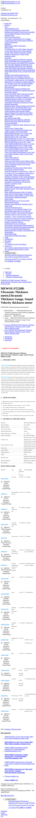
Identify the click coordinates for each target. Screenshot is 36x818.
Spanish (14, 255)
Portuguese (28, 255)
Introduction (8, 337)
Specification (8, 338)
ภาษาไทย (28, 259)
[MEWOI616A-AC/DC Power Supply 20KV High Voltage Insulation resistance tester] (20, 738)
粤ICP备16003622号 (7, 795)
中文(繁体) (17, 261)
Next (18, 331)
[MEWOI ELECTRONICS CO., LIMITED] (18, 2)
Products (8, 273)
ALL (6, 27)
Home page (8, 23)
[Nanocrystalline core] (12, 776)
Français (14, 259)
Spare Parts (8, 340)
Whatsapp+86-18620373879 (9, 13)
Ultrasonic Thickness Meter (14, 277)
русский (15, 257)
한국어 (26, 257)
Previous (19, 326)
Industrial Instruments (12, 275)
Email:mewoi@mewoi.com (9, 15)
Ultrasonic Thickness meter (12, 729)
